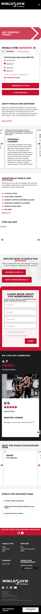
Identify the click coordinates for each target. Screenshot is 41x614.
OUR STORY (5, 549)
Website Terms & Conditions (9, 596)
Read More (6, 121)
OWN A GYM (6, 564)
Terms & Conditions (7, 594)
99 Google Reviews (9, 369)
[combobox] (28, 568)
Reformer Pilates (12, 272)
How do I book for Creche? (14, 513)
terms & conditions (21, 336)
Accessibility (5, 593)
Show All (5, 213)
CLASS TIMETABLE (20, 92)
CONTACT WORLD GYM (27, 549)
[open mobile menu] (39, 4)
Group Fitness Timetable (15, 280)
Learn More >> (31, 609)
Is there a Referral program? (14, 501)
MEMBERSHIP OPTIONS (20, 85)
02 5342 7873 (11, 60)
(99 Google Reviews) (22, 51)
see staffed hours (12, 77)
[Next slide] (38, 433)
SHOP (4, 551)
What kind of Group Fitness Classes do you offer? (19, 507)
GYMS (4, 547)
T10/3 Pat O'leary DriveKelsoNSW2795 (19, 57)
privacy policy (20, 332)
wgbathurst (9, 68)
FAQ (21, 547)
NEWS (22, 551)
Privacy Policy (6, 591)
